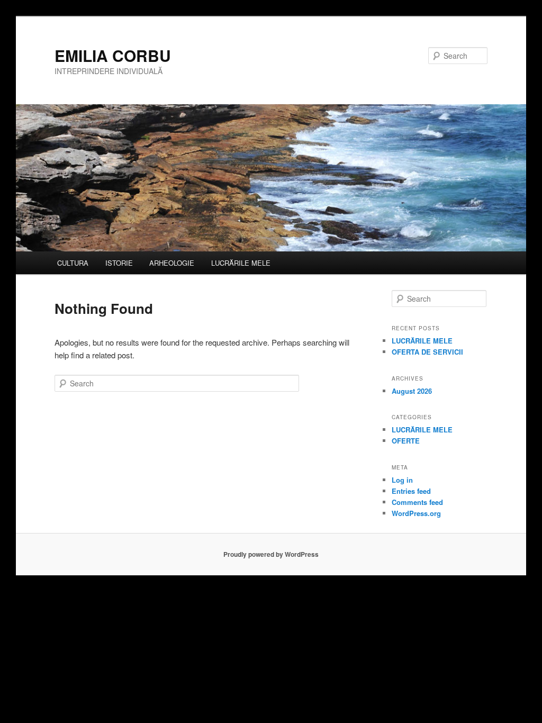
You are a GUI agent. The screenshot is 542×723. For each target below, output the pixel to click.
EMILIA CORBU (113, 55)
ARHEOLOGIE (171, 263)
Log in (402, 480)
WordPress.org (416, 513)
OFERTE (406, 441)
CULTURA (72, 263)
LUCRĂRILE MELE (240, 263)
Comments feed (417, 502)
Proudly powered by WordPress (271, 554)
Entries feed (411, 491)
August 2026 (412, 391)
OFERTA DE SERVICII (427, 352)
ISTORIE (119, 263)
